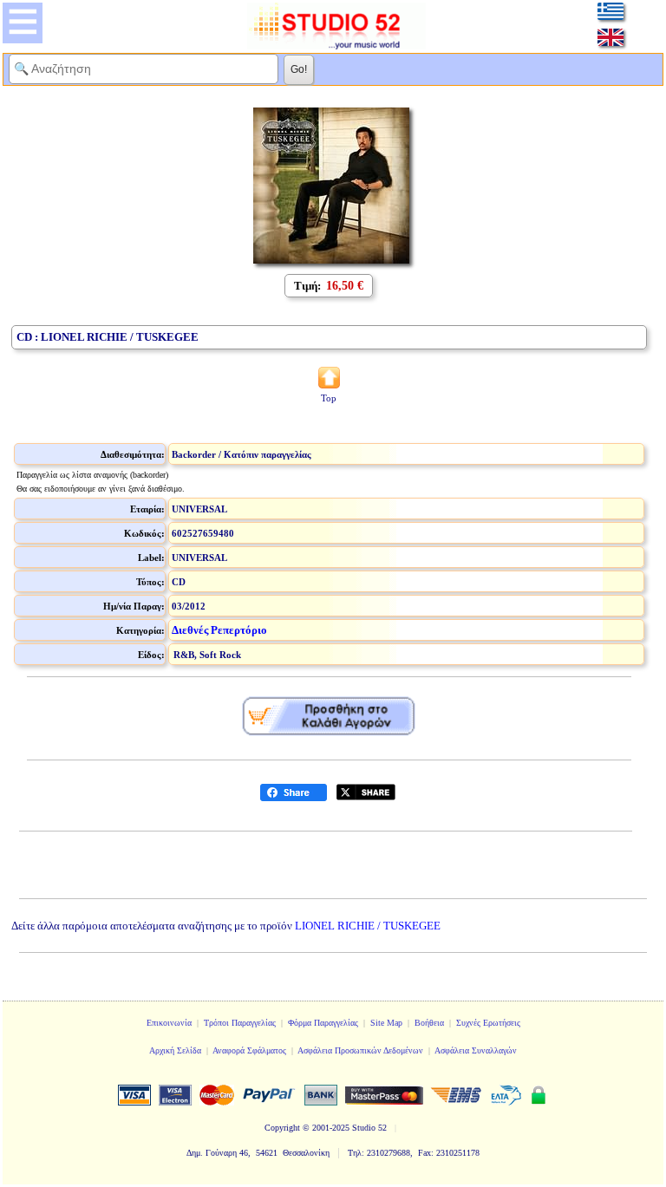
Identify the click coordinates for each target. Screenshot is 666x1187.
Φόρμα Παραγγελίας (323, 1022)
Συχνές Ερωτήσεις (488, 1022)
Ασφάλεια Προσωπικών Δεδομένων (360, 1050)
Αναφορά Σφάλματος (249, 1050)
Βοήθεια (429, 1022)
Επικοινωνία (169, 1022)
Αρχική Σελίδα (175, 1050)
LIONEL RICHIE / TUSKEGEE (368, 925)
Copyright (282, 1127)
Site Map (386, 1022)
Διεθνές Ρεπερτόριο (219, 629)
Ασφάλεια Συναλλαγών (475, 1050)
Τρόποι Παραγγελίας (240, 1022)
